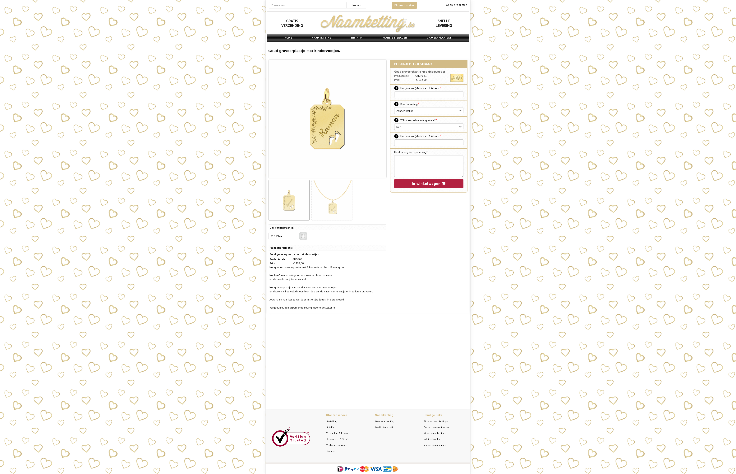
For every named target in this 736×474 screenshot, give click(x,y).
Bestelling (331, 421)
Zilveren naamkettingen (436, 421)
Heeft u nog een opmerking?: (411, 152)
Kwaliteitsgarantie (384, 427)
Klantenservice (404, 5)
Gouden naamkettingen (436, 427)
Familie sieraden (395, 37)
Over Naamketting (384, 421)
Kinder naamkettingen (435, 433)
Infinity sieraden (432, 439)
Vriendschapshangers (435, 445)
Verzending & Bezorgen (338, 433)
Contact (330, 450)
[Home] (368, 31)
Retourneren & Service (338, 439)
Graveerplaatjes (439, 37)
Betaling (330, 427)
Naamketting (321, 37)
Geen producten (456, 5)
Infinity (357, 37)
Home (288, 37)
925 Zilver (277, 236)
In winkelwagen (427, 183)
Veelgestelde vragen (337, 445)
